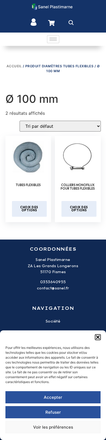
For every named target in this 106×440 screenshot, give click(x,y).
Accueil (14, 66)
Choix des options (29, 208)
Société (53, 321)
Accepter (53, 397)
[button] (98, 337)
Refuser (53, 412)
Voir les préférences (53, 427)
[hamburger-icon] (53, 39)
